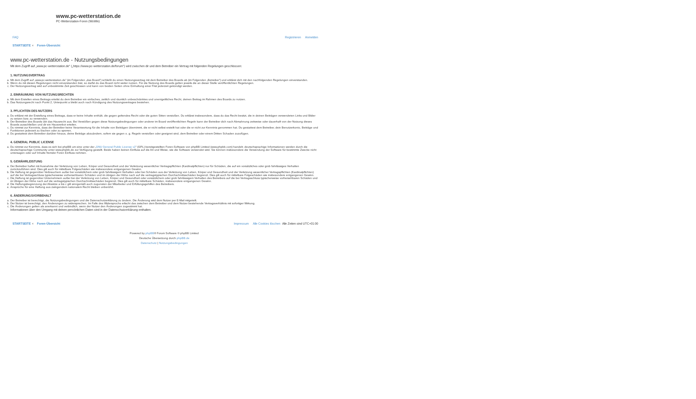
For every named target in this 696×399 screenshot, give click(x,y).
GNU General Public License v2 (116, 146)
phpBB (149, 233)
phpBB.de (183, 238)
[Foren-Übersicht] (32, 19)
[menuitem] (14, 37)
